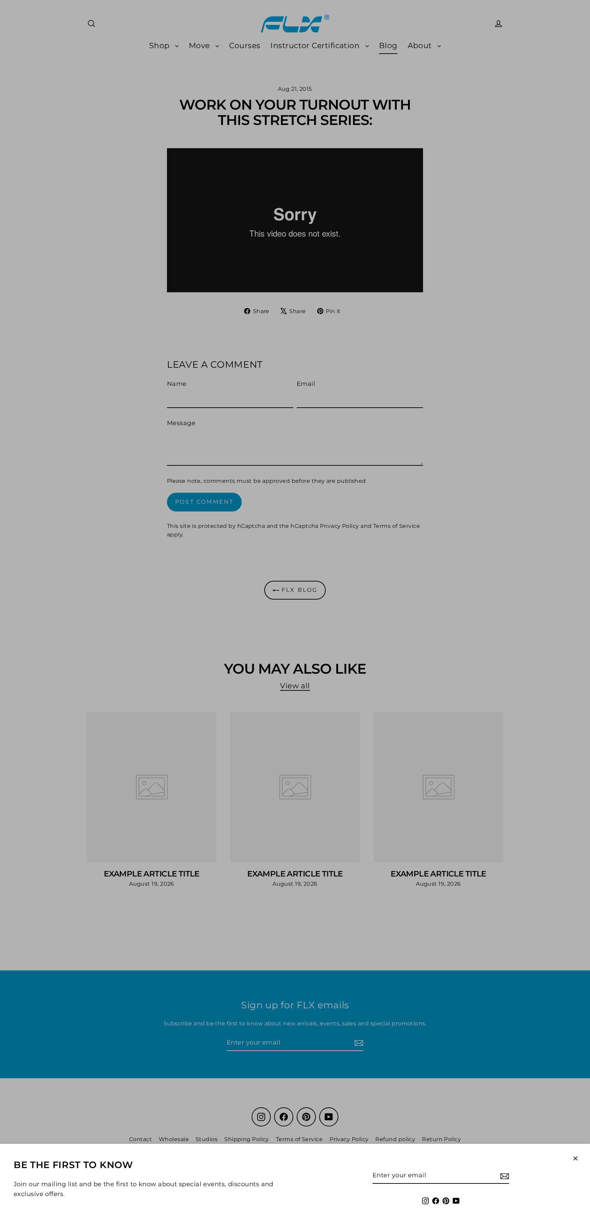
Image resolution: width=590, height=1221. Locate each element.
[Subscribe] (503, 1176)
